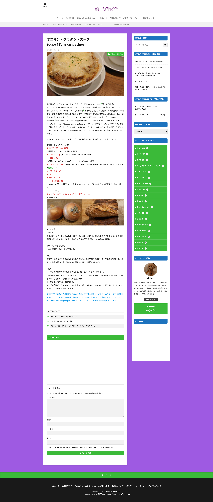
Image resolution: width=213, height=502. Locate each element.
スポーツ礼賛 (143, 172)
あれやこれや (116, 18)
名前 (49, 420)
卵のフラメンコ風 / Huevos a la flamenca (149, 61)
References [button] (53, 310)
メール (50, 429)
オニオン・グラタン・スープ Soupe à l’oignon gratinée (107, 24)
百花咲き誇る (143, 231)
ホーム (60, 18)
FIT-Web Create (104, 494)
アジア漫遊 (142, 160)
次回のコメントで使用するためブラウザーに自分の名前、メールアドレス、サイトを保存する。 (81, 447)
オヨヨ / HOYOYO (142, 81)
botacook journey (113, 491)
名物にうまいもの (76, 24)
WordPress (125, 494)
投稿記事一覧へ (150, 299)
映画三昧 (141, 219)
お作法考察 (142, 154)
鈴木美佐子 (139, 109)
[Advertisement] (85, 360)
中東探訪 (141, 195)
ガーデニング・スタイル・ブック (150, 166)
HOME (47, 24)
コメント (51, 397)
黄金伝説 (141, 248)
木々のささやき (144, 225)
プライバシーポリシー (132, 18)
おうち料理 (142, 148)
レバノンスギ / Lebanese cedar (146, 107)
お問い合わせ (149, 18)
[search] (165, 45)
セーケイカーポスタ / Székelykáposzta (148, 67)
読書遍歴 (141, 242)
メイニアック (143, 178)
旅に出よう (104, 18)
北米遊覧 (141, 201)
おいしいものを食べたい (87, 18)
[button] (101, 104)
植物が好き (71, 18)
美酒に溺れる (143, 236)
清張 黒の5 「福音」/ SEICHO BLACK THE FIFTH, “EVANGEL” (150, 88)
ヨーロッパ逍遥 (144, 183)
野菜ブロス (52, 168)
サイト (49, 438)
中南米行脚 (142, 189)
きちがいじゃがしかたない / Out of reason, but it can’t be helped (148, 74)
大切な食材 (142, 213)
